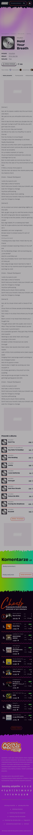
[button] (29, 3)
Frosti (21, 634)
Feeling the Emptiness (16, 504)
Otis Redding (13, 457)
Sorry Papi (16, 671)
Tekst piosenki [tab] (7, 75)
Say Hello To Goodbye (16, 450)
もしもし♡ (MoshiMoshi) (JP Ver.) (17, 649)
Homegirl (11, 480)
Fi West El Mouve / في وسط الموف (18, 683)
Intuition (13, 33)
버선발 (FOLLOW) (18, 717)
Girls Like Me (21, 33)
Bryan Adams (17, 613)
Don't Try (11, 442)
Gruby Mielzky (17, 659)
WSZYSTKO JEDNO (17, 637)
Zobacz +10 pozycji (18, 518)
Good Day (16, 626)
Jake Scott (16, 623)
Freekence (16, 679)
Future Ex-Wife (13, 496)
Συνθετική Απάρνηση (16, 706)
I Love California (14, 473)
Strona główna (5, 33)
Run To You (17, 615)
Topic (14, 669)
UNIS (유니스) (16, 645)
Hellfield (15, 634)
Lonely (10, 465)
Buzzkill (11, 511)
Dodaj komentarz (26, 574)
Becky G (20, 669)
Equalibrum (19, 447)
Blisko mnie (17, 661)
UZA (14, 695)
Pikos (14, 703)
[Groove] (4, 3)
